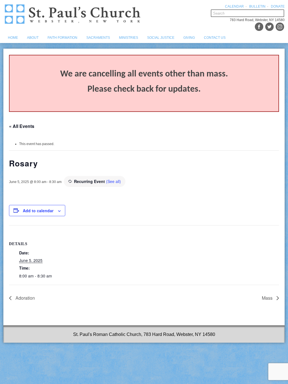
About (33, 38)
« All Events (21, 126)
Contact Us (215, 38)
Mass (268, 298)
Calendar (234, 6)
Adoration (24, 298)
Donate (278, 6)
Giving (189, 38)
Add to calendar (38, 210)
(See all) (113, 181)
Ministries (128, 38)
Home (13, 38)
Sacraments (98, 38)
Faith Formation (62, 38)
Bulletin (257, 6)
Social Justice (160, 38)
